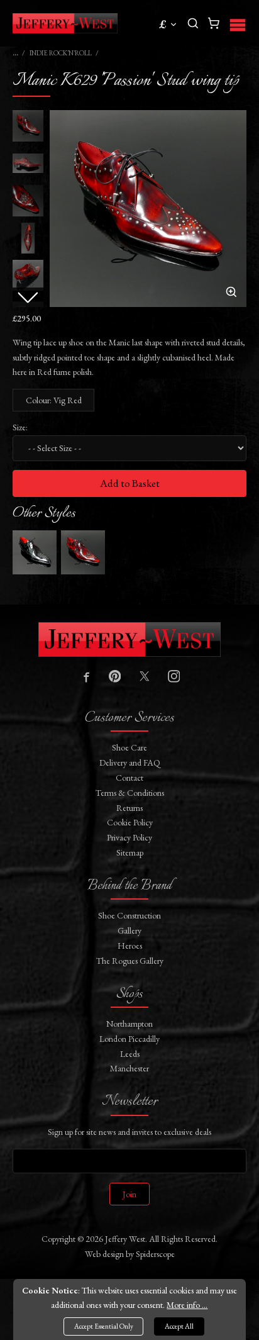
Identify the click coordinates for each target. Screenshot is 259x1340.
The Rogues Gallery (129, 960)
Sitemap (129, 852)
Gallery (129, 930)
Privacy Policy (129, 837)
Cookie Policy (130, 822)
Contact (129, 777)
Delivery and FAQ (129, 762)
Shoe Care (129, 747)
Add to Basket (130, 483)
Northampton (129, 1023)
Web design (104, 1253)
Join (129, 1194)
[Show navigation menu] (237, 23)
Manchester (129, 1068)
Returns (129, 807)
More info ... (187, 1304)
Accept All (179, 1326)
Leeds (130, 1053)
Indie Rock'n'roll (61, 52)
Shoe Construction (129, 915)
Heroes (130, 945)
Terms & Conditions (130, 792)
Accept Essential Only (103, 1326)
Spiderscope (155, 1253)
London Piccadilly (129, 1038)
